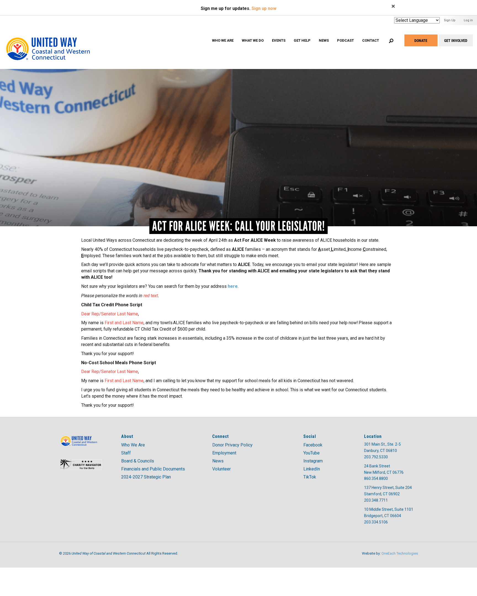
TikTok (309, 477)
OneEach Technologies (399, 553)
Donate (420, 40)
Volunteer (221, 469)
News (324, 40)
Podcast (345, 40)
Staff (126, 453)
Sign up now (263, 8)
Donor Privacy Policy (232, 445)
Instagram (313, 461)
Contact (370, 40)
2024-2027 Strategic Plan (146, 477)
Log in (468, 20)
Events (278, 40)
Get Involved (455, 40)
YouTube (311, 453)
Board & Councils (137, 461)
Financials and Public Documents (153, 469)
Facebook (312, 445)
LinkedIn (311, 469)
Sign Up (449, 20)
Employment (224, 453)
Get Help (302, 40)
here (233, 286)
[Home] (53, 42)
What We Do (253, 40)
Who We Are (223, 40)
